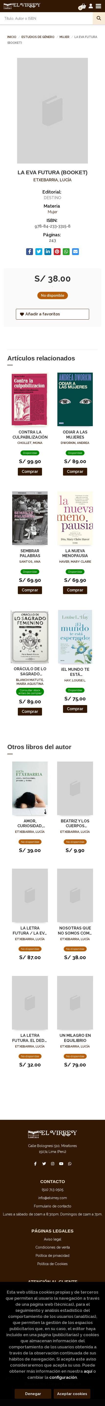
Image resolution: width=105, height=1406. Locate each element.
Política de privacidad (52, 1256)
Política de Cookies (52, 1264)
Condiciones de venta (52, 1247)
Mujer (65, 37)
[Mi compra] (83, 6)
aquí (88, 1371)
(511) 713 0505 (52, 1190)
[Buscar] (99, 18)
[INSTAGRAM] (52, 1163)
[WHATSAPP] (69, 1163)
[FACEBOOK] (35, 1163)
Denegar (33, 1394)
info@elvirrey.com (52, 1198)
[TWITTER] (44, 1163)
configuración (63, 1377)
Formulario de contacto (52, 1206)
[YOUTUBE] (61, 1163)
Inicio (11, 37)
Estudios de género (38, 37)
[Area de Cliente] (91, 6)
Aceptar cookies (72, 1394)
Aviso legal (52, 1239)
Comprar (30, 471)
